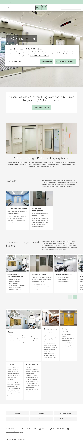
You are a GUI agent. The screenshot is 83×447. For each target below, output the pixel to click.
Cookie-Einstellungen (15, 61)
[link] (16, 2)
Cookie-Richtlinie (34, 56)
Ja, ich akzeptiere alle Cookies (65, 61)
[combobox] (71, 8)
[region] (42, 56)
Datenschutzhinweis (44, 56)
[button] (75, 297)
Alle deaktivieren (47, 61)
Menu (7, 7)
